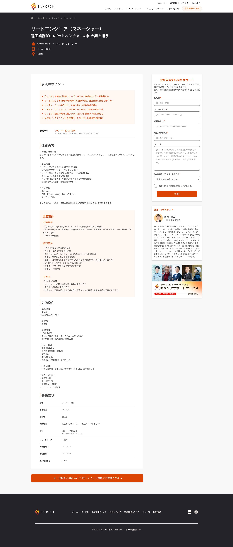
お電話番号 (159, 121)
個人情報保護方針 (174, 186)
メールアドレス (161, 109)
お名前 (157, 97)
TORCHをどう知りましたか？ (167, 174)
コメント (158, 144)
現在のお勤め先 (161, 132)
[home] (43, 6)
